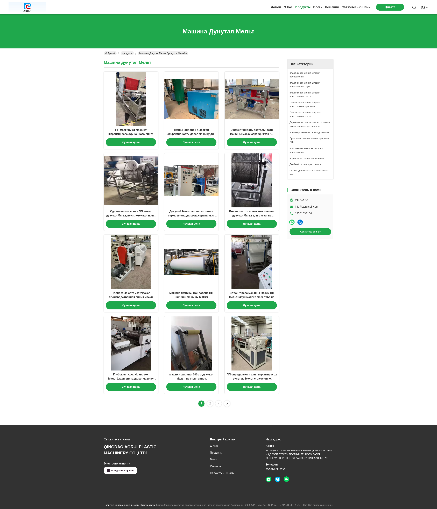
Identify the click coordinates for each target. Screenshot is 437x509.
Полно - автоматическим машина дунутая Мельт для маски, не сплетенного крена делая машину (252, 215)
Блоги (317, 7)
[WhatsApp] (292, 222)
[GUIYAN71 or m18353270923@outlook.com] (300, 222)
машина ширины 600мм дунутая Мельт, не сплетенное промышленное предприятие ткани (191, 378)
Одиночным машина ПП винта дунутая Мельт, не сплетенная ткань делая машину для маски (131, 215)
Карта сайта (148, 505)
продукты (303, 7)
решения (332, 7)
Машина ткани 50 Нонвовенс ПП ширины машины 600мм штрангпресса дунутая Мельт (191, 297)
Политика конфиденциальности (121, 505)
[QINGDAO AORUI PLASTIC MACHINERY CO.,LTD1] (27, 7)
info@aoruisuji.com (306, 206)
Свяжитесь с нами (356, 7)
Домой (276, 7)
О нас (288, 7)
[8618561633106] (269, 479)
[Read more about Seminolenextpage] (218, 404)
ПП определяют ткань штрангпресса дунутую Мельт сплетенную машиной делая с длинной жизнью (252, 378)
